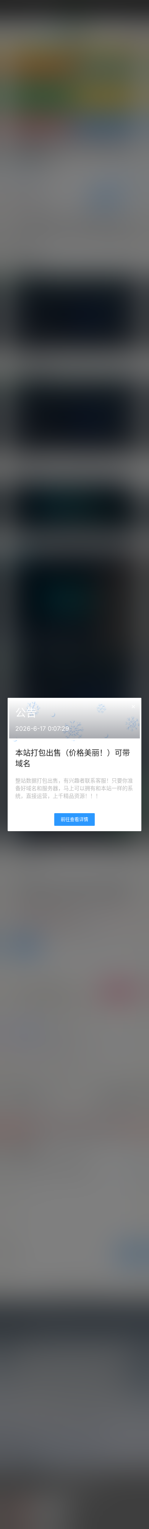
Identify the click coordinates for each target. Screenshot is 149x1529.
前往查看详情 (74, 819)
